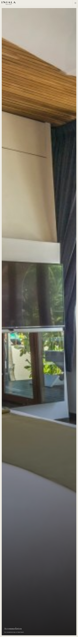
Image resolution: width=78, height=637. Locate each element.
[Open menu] (74, 3)
